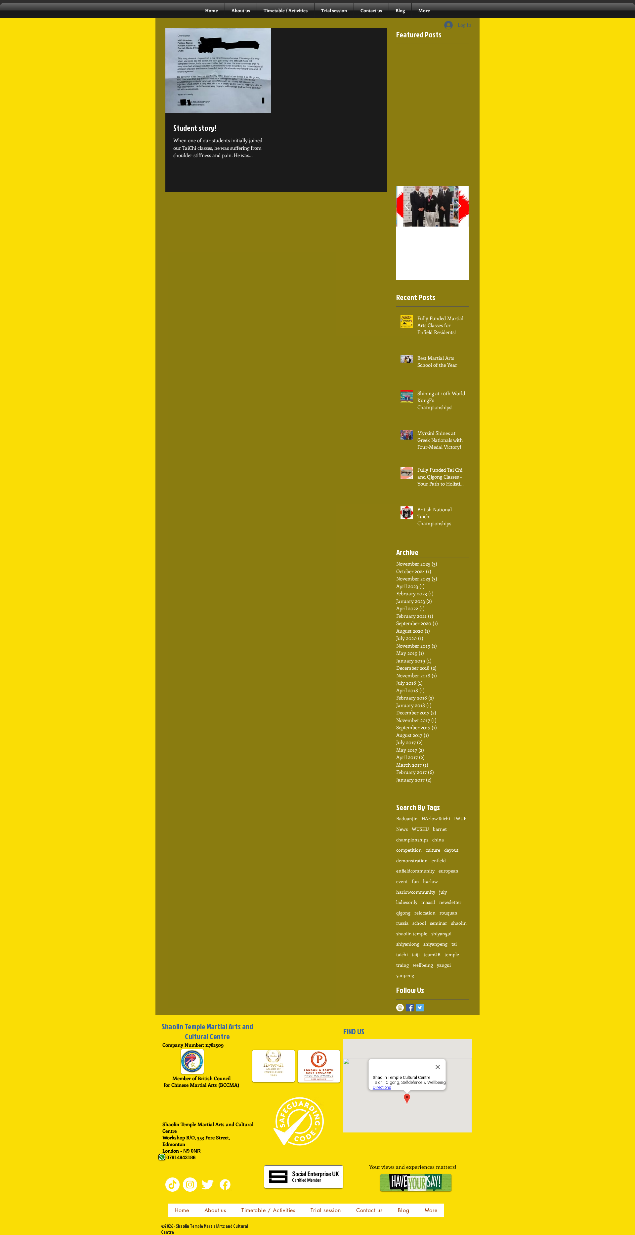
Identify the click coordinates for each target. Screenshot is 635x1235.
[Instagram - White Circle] (400, 1007)
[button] (285, 10)
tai (454, 944)
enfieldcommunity (415, 871)
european (448, 871)
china (438, 839)
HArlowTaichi (436, 818)
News (402, 829)
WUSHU (420, 829)
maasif (428, 902)
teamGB (432, 954)
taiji (416, 954)
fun (415, 881)
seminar (438, 923)
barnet (440, 829)
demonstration (412, 860)
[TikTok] (172, 1184)
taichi (402, 954)
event (402, 881)
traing (402, 965)
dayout (451, 850)
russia (402, 923)
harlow (430, 881)
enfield (439, 860)
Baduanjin (407, 818)
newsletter (450, 902)
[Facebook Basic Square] (410, 1007)
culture (433, 850)
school (419, 923)
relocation (425, 913)
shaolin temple (411, 933)
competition (409, 850)
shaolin (459, 923)
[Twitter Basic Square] (420, 1007)
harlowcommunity (415, 892)
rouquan (448, 913)
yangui (444, 965)
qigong (403, 913)
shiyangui (441, 933)
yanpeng (405, 975)
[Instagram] (190, 1184)
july (443, 892)
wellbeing (423, 965)
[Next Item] (458, 206)
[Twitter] (207, 1184)
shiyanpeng (435, 944)
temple (451, 954)
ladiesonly (406, 902)
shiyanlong (407, 944)
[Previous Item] (407, 206)
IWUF (460, 818)
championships (412, 839)
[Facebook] (225, 1184)
